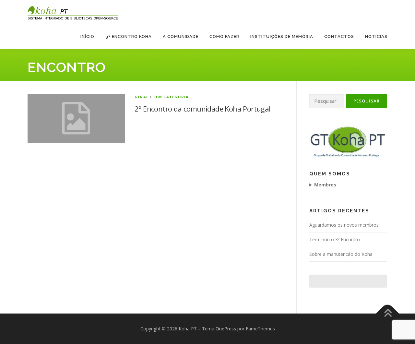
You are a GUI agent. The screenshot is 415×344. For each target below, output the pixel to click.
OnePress (226, 329)
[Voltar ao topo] (387, 313)
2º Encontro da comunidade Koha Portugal (203, 108)
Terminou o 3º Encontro (334, 239)
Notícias (376, 36)
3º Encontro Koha (128, 36)
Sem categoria (171, 96)
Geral (141, 96)
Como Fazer (224, 36)
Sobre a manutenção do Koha (341, 254)
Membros (325, 185)
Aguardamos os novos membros (344, 225)
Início (87, 36)
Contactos (339, 36)
